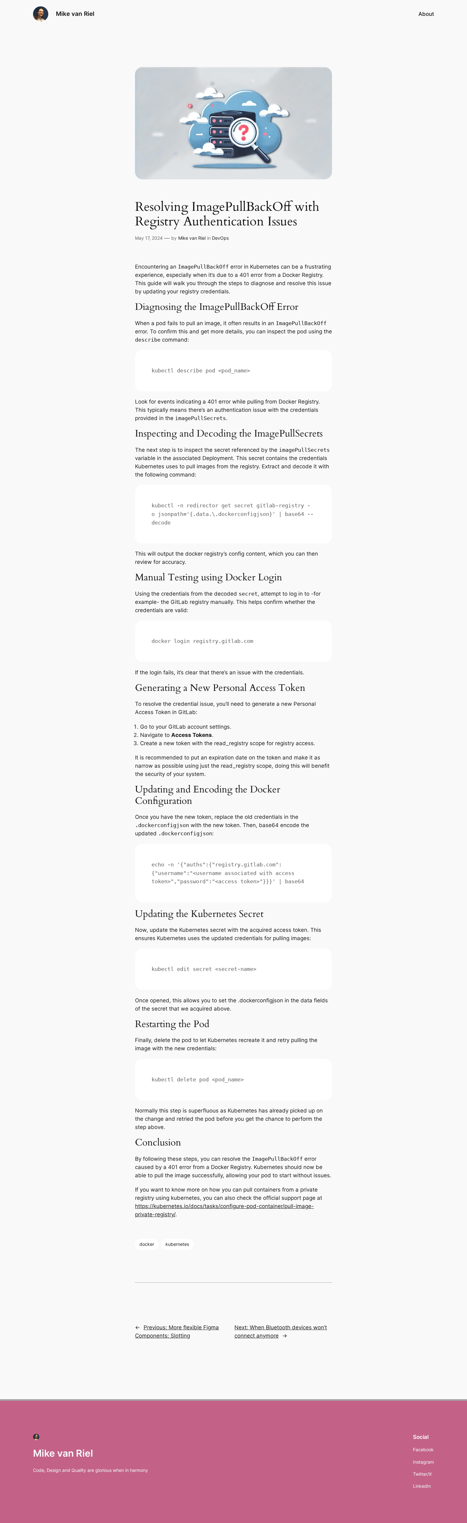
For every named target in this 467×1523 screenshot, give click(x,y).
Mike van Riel (75, 13)
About (426, 14)
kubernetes (177, 1244)
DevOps (220, 238)
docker (146, 1244)
